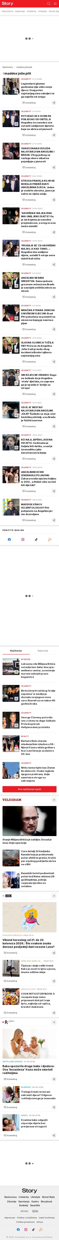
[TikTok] (36, 539)
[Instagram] (23, 539)
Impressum (10, 1217)
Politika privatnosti (25, 1222)
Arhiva (40, 1222)
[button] (29, 102)
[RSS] (49, 539)
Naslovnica (8, 67)
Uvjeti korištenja (47, 1217)
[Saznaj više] (53, 799)
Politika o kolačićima (27, 1217)
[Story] (6, 4)
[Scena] (35, 1211)
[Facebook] (9, 539)
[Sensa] (24, 1211)
